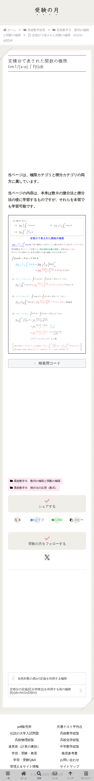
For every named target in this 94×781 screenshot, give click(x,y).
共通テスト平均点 (69, 726)
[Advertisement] (47, 120)
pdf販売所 (24, 726)
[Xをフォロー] (47, 557)
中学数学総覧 (69, 746)
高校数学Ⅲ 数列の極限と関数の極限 (37, 481)
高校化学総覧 (69, 740)
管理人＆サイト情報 (24, 766)
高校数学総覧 (69, 733)
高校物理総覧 (24, 740)
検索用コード (49, 363)
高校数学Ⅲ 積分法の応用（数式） (36, 487)
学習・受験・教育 (24, 753)
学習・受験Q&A (24, 760)
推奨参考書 (70, 753)
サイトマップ (69, 766)
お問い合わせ (69, 760)
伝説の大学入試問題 (24, 733)
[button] (76, 520)
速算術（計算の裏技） (24, 746)
